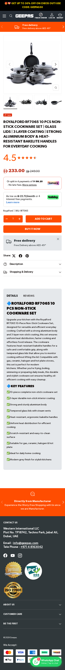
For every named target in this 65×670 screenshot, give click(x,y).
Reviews (28, 296)
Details (12, 296)
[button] (60, 16)
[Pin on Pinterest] (27, 255)
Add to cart (43, 218)
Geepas (13, 637)
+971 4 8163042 (31, 547)
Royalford (8, 211)
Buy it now (32, 229)
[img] (27, 158)
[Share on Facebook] (20, 255)
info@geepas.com (25, 543)
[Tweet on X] (13, 255)
